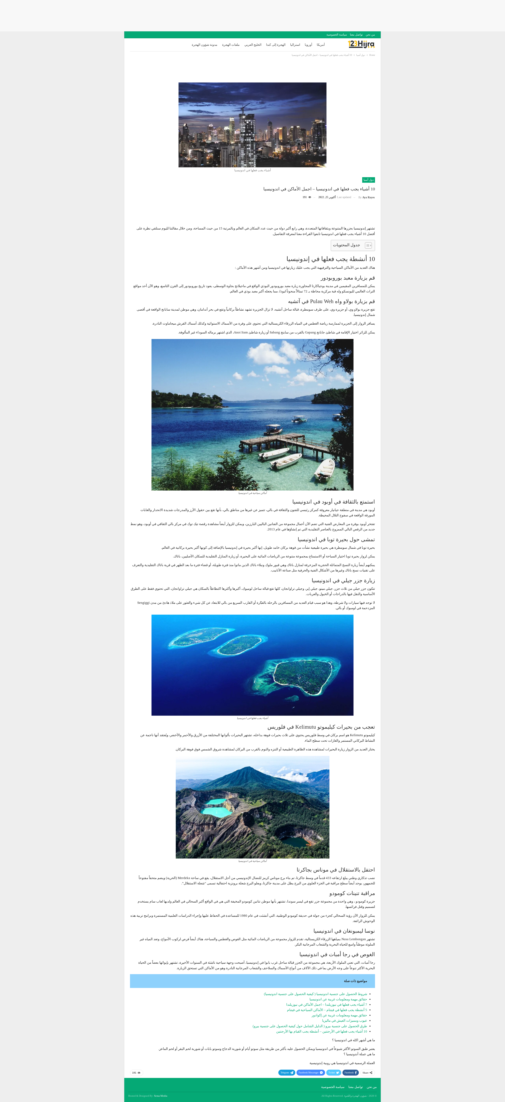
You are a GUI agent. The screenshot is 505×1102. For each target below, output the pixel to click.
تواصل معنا (356, 34)
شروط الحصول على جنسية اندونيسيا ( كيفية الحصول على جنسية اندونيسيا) (315, 994)
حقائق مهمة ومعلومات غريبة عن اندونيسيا (338, 999)
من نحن (370, 34)
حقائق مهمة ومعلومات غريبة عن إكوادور (339, 1015)
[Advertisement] (252, 15)
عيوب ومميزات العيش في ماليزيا (344, 1020)
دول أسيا (369, 179)
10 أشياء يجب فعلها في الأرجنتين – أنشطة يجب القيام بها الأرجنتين (321, 1031)
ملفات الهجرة (231, 44)
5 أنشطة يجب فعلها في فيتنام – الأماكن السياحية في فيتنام (327, 1010)
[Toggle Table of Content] (366, 245)
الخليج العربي (252, 44)
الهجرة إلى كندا (275, 44)
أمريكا (321, 44)
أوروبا (308, 44)
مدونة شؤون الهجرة (204, 44)
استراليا (295, 44)
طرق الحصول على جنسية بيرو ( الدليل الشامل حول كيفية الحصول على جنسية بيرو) (310, 1026)
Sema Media (160, 1095)
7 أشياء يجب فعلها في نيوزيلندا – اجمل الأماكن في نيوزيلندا (326, 1004)
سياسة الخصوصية (336, 34)
